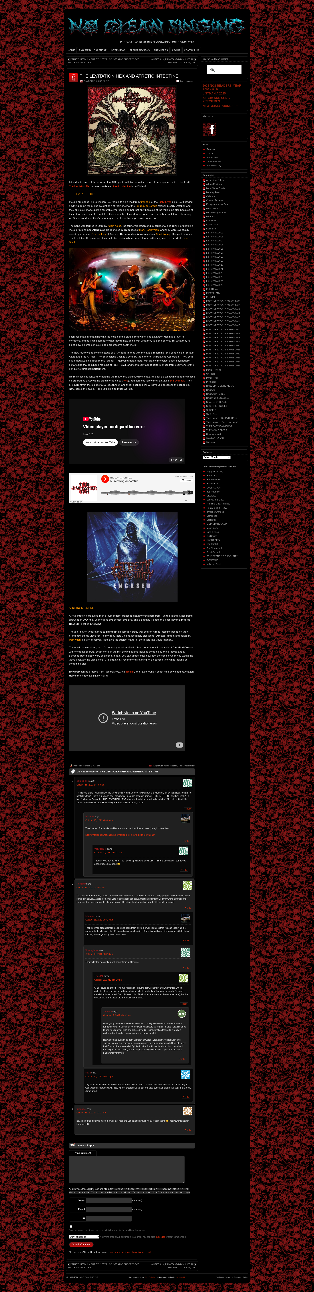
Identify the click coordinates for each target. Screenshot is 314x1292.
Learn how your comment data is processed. (129, 1252)
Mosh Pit (210, 297)
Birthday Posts (213, 192)
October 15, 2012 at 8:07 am (90, 887)
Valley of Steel (214, 564)
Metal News (212, 289)
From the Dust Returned (218, 503)
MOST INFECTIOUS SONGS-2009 (223, 301)
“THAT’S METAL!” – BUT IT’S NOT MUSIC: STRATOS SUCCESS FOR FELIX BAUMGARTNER (104, 61)
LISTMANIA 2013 (214, 236)
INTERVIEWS (118, 50)
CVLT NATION (214, 487)
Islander (86, 766)
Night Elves (164, 201)
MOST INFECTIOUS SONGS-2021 (223, 349)
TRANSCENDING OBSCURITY (222, 556)
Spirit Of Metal (213, 540)
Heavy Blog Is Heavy (217, 508)
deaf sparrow (213, 491)
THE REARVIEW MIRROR (219, 426)
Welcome (211, 442)
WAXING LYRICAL (215, 438)
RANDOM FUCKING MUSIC (96, 81)
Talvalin (107, 1011)
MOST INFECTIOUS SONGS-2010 (223, 305)
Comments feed (214, 161)
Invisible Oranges (215, 512)
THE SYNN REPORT (216, 430)
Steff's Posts (212, 414)
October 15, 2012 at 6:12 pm (99, 1076)
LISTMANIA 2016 (214, 249)
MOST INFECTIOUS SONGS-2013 (223, 317)
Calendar (211, 196)
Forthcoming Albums (216, 212)
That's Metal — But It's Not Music (222, 418)
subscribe (160, 1237)
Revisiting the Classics (217, 398)
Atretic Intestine (122, 186)
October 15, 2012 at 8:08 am (99, 820)
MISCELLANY (213, 293)
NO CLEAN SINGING (88, 1277)
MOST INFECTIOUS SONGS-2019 (223, 341)
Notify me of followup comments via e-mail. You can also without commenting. (142, 1237)
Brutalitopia (212, 483)
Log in (210, 153)
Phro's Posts (212, 378)
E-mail (81, 1209)
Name (81, 1200)
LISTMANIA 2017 (214, 253)
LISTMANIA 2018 (214, 257)
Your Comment (83, 1153)
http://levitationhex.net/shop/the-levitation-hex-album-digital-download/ (120, 835)
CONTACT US (191, 50)
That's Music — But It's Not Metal (222, 422)
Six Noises (212, 536)
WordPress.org (214, 165)
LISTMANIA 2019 (214, 261)
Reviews (210, 390)
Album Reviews (214, 184)
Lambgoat (212, 516)
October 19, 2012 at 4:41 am (117, 1015)
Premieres (211, 382)
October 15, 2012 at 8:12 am (108, 852)
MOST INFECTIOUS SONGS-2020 (223, 345)
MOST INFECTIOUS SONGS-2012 (223, 313)
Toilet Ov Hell (213, 552)
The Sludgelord (214, 548)
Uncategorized (213, 434)
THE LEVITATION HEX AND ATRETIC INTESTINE (129, 76)
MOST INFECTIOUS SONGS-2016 (223, 329)
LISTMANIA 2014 (214, 240)
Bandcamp (212, 475)
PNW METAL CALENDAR (93, 50)
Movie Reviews (213, 370)
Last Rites (211, 520)
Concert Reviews (214, 200)
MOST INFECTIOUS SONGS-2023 (223, 357)
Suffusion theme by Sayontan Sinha (231, 1277)
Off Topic (210, 374)
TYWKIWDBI (213, 560)
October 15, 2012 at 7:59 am (90, 785)
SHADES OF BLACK (216, 402)
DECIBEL (211, 495)
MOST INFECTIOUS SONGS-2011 (223, 309)
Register (211, 149)
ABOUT (176, 50)
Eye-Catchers (213, 208)
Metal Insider (213, 528)
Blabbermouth (214, 479)
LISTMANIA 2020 (214, 265)
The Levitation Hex (80, 186)
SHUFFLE (211, 410)
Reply (188, 809)
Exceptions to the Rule (217, 204)
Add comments (186, 81)
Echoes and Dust (215, 499)
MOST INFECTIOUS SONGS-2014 (223, 321)
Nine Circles (213, 532)
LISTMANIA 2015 (214, 244)
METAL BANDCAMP (217, 524)
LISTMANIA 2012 (214, 232)
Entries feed (212, 157)
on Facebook (177, 380)
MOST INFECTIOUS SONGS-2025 (223, 365)
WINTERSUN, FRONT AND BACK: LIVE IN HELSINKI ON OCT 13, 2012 (173, 61)
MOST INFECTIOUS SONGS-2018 (223, 337)
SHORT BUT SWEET (216, 406)
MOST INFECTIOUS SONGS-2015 (223, 325)
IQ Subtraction (213, 224)
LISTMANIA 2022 (214, 273)
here (125, 380)
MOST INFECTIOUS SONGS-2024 (223, 361)
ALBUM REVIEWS (140, 50)
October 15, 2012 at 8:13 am (99, 919)
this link (130, 671)
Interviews (211, 220)
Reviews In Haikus (215, 394)
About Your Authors (215, 180)
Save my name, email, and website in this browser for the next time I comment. (107, 1230)
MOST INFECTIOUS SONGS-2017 (223, 333)
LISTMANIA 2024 (214, 281)
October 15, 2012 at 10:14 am (91, 1112)
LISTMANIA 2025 (214, 285)
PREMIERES (161, 50)
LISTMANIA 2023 (214, 277)
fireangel (81, 1109)
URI (83, 1218)
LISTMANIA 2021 (214, 269)
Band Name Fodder (216, 188)
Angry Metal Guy (215, 471)
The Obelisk (212, 544)
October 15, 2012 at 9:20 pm (108, 980)
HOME (71, 50)
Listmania (211, 228)
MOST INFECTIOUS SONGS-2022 (223, 353)
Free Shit (210, 216)
